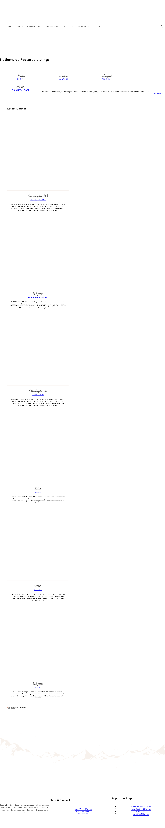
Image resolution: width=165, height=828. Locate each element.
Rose (38, 687)
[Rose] (35, 641)
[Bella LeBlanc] (35, 153)
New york (106, 76)
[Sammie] (35, 446)
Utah (38, 489)
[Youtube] (13, 819)
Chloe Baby (38, 395)
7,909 (13, 708)
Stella (38, 590)
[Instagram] (8, 819)
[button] (161, 26)
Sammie (38, 492)
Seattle (21, 87)
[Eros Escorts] (82, 34)
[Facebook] (2, 819)
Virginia (38, 294)
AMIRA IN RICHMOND (38, 297)
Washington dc (38, 391)
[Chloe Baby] (35, 348)
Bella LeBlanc (38, 200)
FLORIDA (106, 79)
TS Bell (21, 79)
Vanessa (63, 79)
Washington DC (38, 196)
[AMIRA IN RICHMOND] (35, 251)
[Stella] (35, 543)
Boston (21, 76)
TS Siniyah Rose (20, 90)
